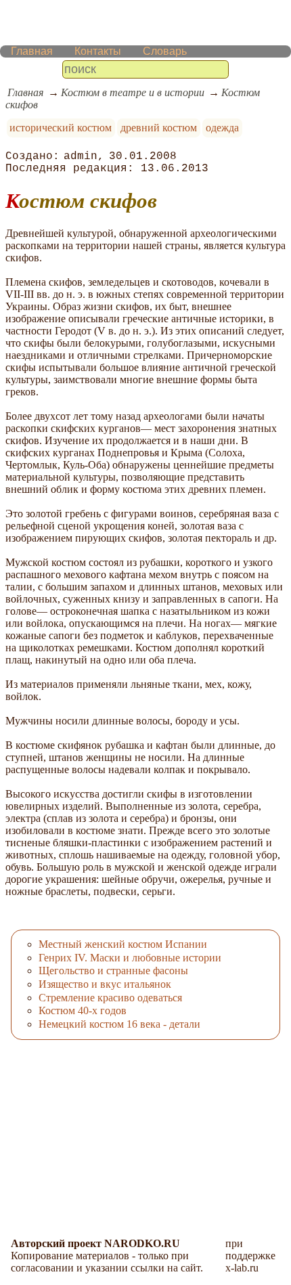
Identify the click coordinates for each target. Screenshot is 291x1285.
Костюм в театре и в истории (132, 92)
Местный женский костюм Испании (123, 944)
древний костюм (158, 127)
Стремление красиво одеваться (110, 997)
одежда (222, 127)
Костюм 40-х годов (83, 1010)
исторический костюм (60, 127)
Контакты (97, 51)
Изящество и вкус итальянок (105, 984)
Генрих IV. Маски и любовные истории (130, 957)
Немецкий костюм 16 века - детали (119, 1024)
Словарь (165, 51)
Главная (32, 51)
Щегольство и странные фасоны (113, 970)
